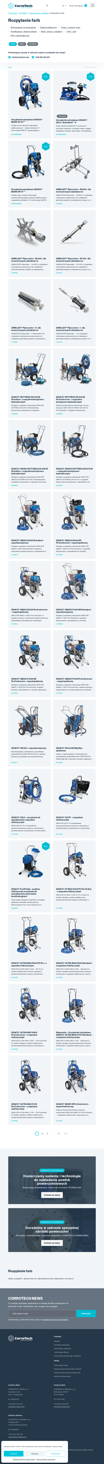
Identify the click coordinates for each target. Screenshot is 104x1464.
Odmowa (34, 1454)
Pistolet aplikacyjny (48, 27)
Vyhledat (47, 5)
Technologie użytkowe (62, 1348)
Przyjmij (13, 1454)
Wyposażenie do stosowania (23, 27)
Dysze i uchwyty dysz (70, 27)
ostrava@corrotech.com (17, 1437)
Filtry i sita (71, 31)
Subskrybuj (86, 1313)
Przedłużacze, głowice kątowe (24, 31)
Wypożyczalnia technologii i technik (67, 1369)
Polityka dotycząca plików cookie (24, 1459)
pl (63, 6)
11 (58, 1133)
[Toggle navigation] (92, 6)
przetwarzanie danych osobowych (55, 1320)
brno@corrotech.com (20, 57)
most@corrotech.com (16, 1407)
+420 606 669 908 (42, 57)
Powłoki (57, 1341)
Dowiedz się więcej (52, 1195)
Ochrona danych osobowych (45, 1459)
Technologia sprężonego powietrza (67, 1356)
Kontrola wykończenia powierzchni (67, 1373)
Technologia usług (61, 1365)
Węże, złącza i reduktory (52, 31)
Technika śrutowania (62, 1345)
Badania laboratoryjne (62, 1376)
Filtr (10, 67)
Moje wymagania (76, 6)
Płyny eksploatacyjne (20, 35)
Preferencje (55, 1454)
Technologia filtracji (61, 1352)
